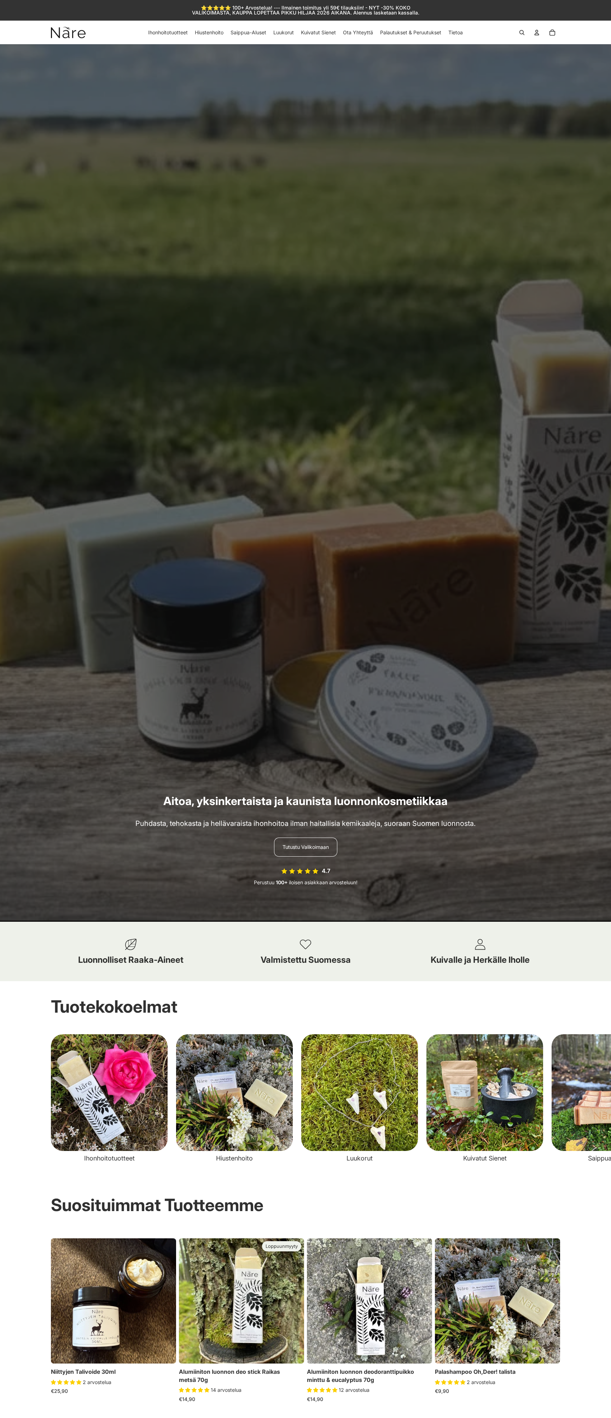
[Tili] (537, 32)
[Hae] (522, 32)
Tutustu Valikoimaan (306, 847)
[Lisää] (165, 1353)
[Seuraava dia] (552, 1098)
